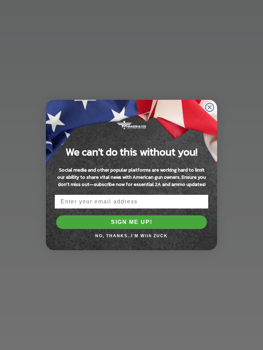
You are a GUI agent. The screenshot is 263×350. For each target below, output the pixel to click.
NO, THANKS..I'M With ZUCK (131, 235)
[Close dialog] (209, 107)
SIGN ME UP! (131, 222)
